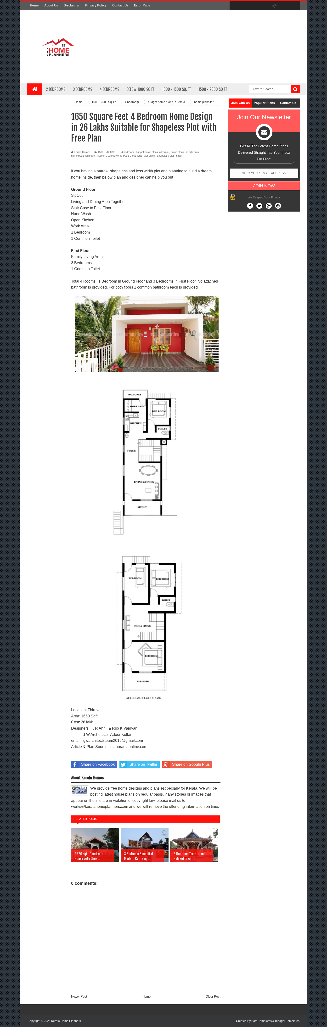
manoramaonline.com (128, 747)
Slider (179, 155)
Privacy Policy (96, 5)
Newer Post (79, 996)
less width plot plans (143, 155)
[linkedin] (284, 6)
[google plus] (294, 6)
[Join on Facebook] (250, 205)
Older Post (213, 996)
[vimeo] (254, 6)
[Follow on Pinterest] (278, 205)
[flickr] (264, 6)
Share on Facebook (98, 764)
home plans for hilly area (185, 152)
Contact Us (120, 5)
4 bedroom (127, 152)
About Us (51, 5)
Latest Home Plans (118, 155)
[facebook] (234, 6)
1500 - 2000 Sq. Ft (108, 152)
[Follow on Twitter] (259, 205)
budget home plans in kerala (152, 152)
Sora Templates (261, 1021)
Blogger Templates (287, 1021)
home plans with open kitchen (88, 155)
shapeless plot (165, 155)
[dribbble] (274, 6)
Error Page (142, 5)
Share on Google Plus (191, 764)
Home (34, 5)
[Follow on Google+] (268, 205)
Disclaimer (71, 5)
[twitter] (244, 6)
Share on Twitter (143, 764)
